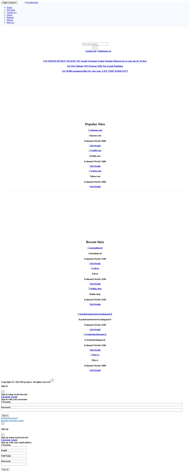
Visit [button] (91, 146)
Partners (10, 17)
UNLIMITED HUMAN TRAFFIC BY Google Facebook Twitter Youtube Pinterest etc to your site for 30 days (95, 61)
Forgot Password (9, 418)
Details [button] (97, 146)
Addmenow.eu (104, 51)
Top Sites (11, 10)
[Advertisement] (95, 94)
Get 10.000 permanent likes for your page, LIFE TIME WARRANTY (95, 71)
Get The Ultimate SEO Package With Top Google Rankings (95, 66)
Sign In (10, 20)
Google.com (91, 51)
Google (14, 397)
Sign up (5, 469)
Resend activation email (12, 420)
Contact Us (12, 12)
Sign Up (10, 22)
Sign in (5, 415)
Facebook (5, 397)
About (9, 15)
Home (9, 7)
